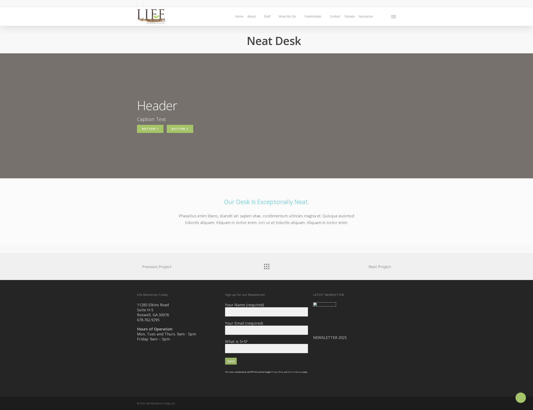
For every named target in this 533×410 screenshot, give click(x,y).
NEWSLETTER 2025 (330, 337)
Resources (366, 16)
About (252, 16)
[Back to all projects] (266, 265)
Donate (350, 16)
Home (239, 16)
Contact (335, 16)
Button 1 (150, 129)
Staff (267, 16)
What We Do (287, 16)
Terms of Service (295, 372)
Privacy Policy (277, 372)
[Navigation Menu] (393, 16)
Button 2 (180, 129)
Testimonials (312, 16)
